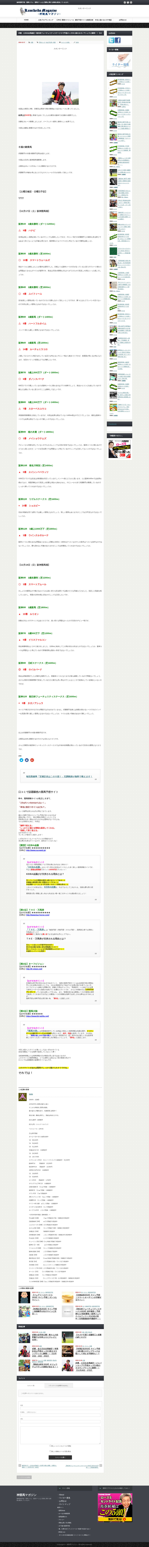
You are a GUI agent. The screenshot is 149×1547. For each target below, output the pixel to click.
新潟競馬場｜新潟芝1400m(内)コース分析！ (123, 306)
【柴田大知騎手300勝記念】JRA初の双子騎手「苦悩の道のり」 (124, 102)
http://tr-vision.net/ (34, 969)
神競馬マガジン (27, 1494)
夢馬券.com (62, 1532)
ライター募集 (64, 1498)
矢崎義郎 (115, 142)
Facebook (113, 424)
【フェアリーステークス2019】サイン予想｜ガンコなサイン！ (44, 1297)
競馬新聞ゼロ (63, 1517)
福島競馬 (49, 1360)
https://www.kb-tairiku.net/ (37, 1016)
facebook (131, 2)
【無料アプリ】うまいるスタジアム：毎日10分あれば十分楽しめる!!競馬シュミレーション (120, 409)
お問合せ (63, 1501)
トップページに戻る (24, 1477)
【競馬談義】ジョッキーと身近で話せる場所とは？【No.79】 (124, 376)
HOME (26, 20)
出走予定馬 (49, 42)
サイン (43, 1292)
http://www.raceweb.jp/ (36, 850)
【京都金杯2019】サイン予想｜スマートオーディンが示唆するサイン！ (88, 1297)
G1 (40, 1306)
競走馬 (90, 1332)
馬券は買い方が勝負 (65, 1523)
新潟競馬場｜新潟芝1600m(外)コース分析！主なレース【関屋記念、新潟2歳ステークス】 (120, 239)
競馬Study (62, 1510)
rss (125, 2)
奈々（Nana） (116, 166)
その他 (40, 1332)
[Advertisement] (105, 13)
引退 (83, 1332)
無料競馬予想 (49, 1292)
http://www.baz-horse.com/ (37, 915)
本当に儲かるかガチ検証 (103, 20)
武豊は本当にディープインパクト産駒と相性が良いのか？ (124, 226)
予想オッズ (42, 42)
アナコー (61, 1520)
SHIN (77, 42)
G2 (39, 1292)
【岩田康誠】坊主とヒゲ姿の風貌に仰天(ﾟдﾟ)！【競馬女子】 (124, 193)
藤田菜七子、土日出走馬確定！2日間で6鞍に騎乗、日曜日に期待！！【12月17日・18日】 (39, 1466)
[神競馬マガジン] (40, 15)
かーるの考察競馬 (64, 1513)
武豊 (32, 42)
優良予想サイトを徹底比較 (84, 20)
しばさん (124, 106)
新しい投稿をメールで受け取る (61, 1451)
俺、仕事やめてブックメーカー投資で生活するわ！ (75, 1529)
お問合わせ (123, 20)
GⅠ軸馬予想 (88, 1306)
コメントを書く (65, 42)
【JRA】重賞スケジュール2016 (65, 21)
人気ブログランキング (45, 20)
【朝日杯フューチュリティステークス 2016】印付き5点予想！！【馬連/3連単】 (82, 1466)
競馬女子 (34, 1361)
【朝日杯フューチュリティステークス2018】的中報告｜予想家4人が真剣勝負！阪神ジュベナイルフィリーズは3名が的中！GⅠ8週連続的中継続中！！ (88, 1314)
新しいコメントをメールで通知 (61, 1446)
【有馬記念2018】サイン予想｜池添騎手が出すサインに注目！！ (44, 1311)
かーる (123, 83)
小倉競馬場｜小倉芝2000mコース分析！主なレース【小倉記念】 (124, 275)
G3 (82, 1292)
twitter (128, 2)
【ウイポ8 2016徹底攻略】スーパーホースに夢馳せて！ (75, 1535)
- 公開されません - (28, 1412)
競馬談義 (40, 1361)
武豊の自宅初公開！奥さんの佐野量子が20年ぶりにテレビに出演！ (45, 1337)
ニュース (40, 1360)
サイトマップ (64, 1504)
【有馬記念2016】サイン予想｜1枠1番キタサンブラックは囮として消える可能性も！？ (87, 1351)
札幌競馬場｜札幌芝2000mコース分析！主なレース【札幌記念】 (124, 296)
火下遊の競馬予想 (64, 1526)
